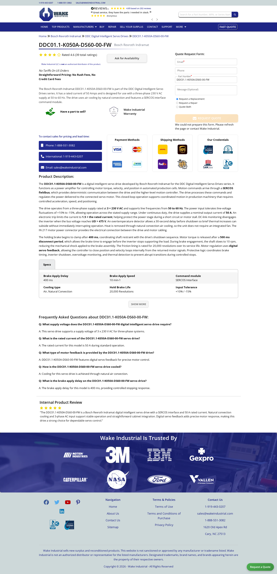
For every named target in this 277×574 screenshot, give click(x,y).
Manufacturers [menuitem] (83, 26)
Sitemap (112, 527)
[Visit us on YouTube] (67, 502)
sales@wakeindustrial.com (90, 2)
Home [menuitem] (44, 26)
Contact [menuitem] (152, 26)
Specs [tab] (47, 264)
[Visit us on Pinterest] (78, 502)
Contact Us (113, 520)
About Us (113, 513)
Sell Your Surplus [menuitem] (131, 26)
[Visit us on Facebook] (46, 502)
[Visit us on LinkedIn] (62, 511)
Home (43, 36)
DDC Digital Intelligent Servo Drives (106, 36)
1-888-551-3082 (64, 2)
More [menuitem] (179, 26)
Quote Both (185, 106)
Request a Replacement (192, 98)
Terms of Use (164, 506)
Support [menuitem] (167, 26)
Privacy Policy (164, 525)
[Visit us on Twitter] (57, 502)
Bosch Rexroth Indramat (66, 36)
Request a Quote (260, 567)
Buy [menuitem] (102, 26)
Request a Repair (188, 102)
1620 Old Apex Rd (215, 527)
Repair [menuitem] (112, 26)
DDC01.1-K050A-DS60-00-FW (150, 36)
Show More (138, 304)
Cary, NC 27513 (215, 534)
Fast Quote (228, 27)
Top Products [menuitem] (60, 26)
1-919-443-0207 (46, 2)
